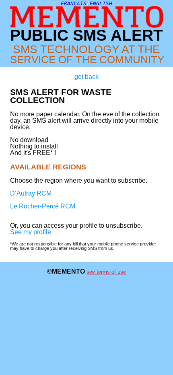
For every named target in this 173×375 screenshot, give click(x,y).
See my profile (30, 232)
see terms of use (106, 272)
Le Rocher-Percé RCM (42, 206)
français (73, 3)
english (101, 3)
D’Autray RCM (30, 193)
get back (86, 77)
